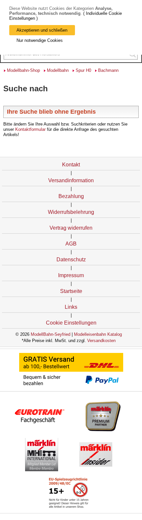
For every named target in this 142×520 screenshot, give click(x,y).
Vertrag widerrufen (71, 228)
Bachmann (108, 70)
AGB (71, 243)
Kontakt (71, 164)
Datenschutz (71, 259)
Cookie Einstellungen (71, 323)
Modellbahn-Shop (23, 70)
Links (71, 307)
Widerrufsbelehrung (71, 212)
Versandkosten (101, 340)
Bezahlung (71, 196)
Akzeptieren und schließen (42, 30)
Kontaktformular (30, 129)
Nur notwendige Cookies (40, 40)
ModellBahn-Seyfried (50, 334)
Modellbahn (58, 70)
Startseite (71, 291)
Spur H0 (83, 70)
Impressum (71, 275)
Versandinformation (71, 180)
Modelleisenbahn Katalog (98, 334)
